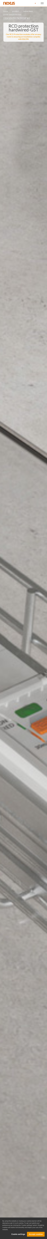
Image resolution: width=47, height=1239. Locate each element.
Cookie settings (18, 1234)
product (15, 11)
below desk (28, 11)
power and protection (12, 14)
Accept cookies (36, 1234)
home (5, 11)
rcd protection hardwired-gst (16, 18)
